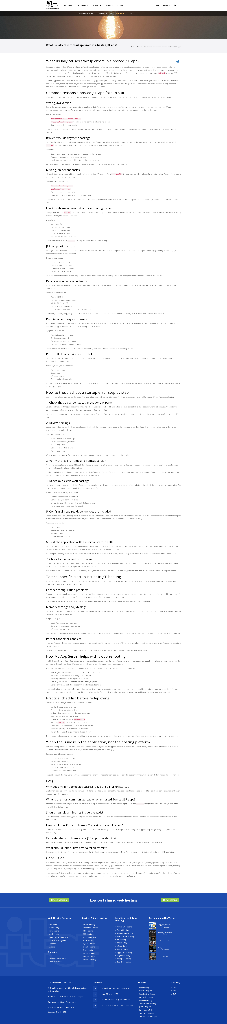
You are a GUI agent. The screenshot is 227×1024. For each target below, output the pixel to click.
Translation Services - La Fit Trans (61, 1007)
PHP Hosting (88, 931)
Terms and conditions (56, 1002)
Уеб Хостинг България (148, 1016)
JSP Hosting (96, 5)
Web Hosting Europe (147, 994)
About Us (57, 996)
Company (68, 5)
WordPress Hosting (90, 928)
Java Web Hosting (146, 997)
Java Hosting (171, 900)
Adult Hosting (54, 934)
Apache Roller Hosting (125, 936)
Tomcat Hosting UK (146, 1013)
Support (120, 5)
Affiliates (52, 944)
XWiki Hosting (122, 943)
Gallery (65, 996)
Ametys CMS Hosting (125, 933)
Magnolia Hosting (123, 955)
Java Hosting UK (145, 1010)
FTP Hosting (88, 934)
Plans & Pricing (59, 900)
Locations (72, 996)
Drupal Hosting (89, 953)
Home (132, 47)
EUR (174, 994)
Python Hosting (89, 944)
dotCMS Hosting (123, 949)
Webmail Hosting (89, 937)
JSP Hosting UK (145, 1007)
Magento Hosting (89, 956)
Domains (82, 5)
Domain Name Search (87, 13)
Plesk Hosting (88, 940)
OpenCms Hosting (124, 962)
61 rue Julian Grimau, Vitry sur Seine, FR (115, 999)
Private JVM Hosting (124, 927)
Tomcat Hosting (123, 930)
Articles (139, 47)
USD (174, 987)
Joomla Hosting (89, 947)
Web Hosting (54, 928)
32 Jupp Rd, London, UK (109, 994)
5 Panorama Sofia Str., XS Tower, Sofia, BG (116, 1005)
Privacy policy (71, 1002)
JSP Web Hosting (145, 1000)
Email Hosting (88, 950)
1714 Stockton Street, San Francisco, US (115, 988)
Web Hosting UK (145, 991)
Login (157, 5)
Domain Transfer (105, 13)
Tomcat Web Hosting (147, 1003)
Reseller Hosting (89, 959)
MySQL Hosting (89, 924)
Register (166, 5)
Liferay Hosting (122, 946)
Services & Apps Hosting (58, 937)
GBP (174, 991)
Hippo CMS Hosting (124, 952)
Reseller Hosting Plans (57, 940)
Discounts (109, 5)
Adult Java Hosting (124, 959)
